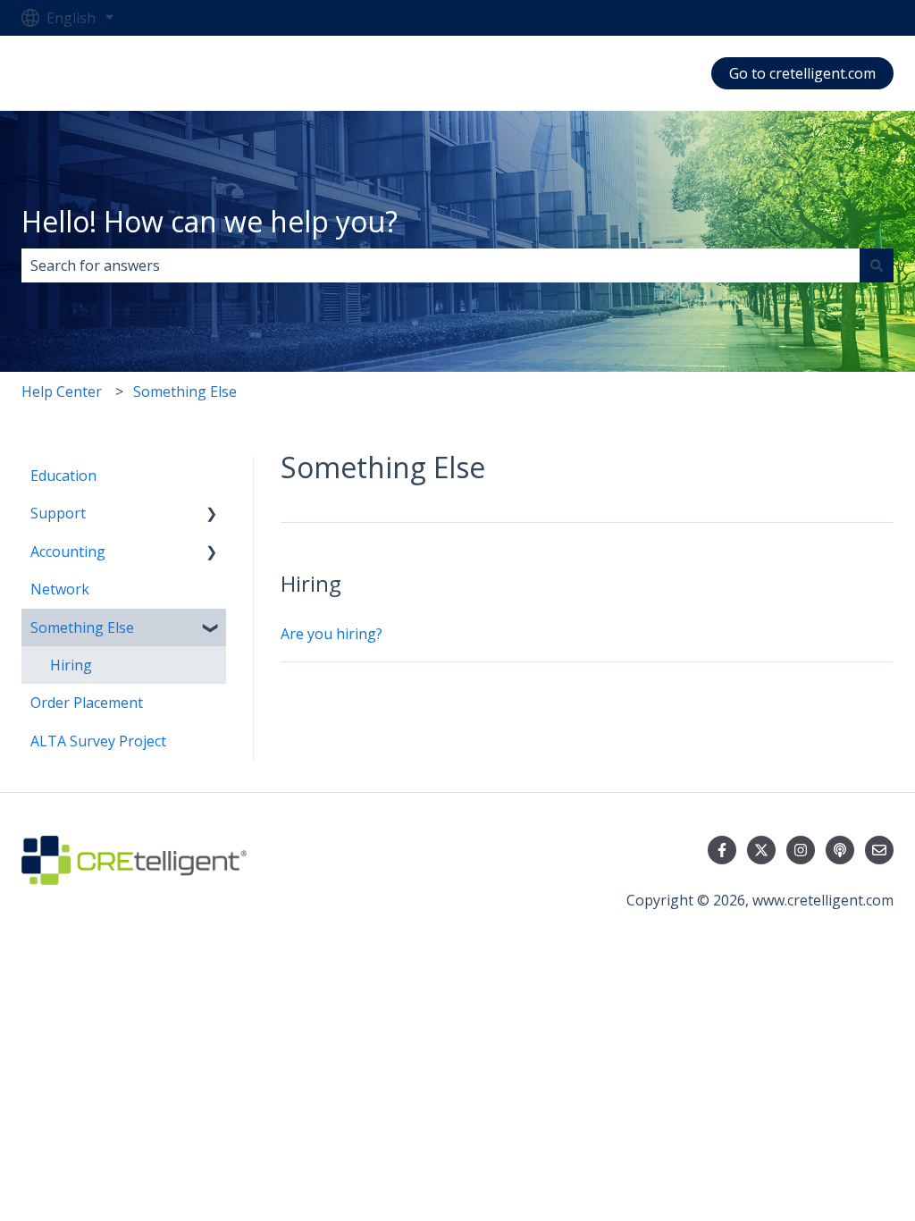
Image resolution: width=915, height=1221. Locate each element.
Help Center (61, 391)
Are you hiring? (331, 634)
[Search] (877, 265)
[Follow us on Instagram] (800, 850)
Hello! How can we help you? (209, 221)
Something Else (185, 391)
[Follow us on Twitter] (761, 850)
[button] (211, 514)
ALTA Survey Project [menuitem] (98, 741)
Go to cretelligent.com (802, 73)
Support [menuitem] (58, 513)
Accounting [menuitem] (67, 551)
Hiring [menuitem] (71, 665)
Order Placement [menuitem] (86, 702)
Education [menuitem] (63, 475)
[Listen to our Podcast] (840, 850)
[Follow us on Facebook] (722, 850)
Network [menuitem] (59, 589)
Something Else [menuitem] (82, 627)
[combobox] (440, 265)
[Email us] (879, 850)
